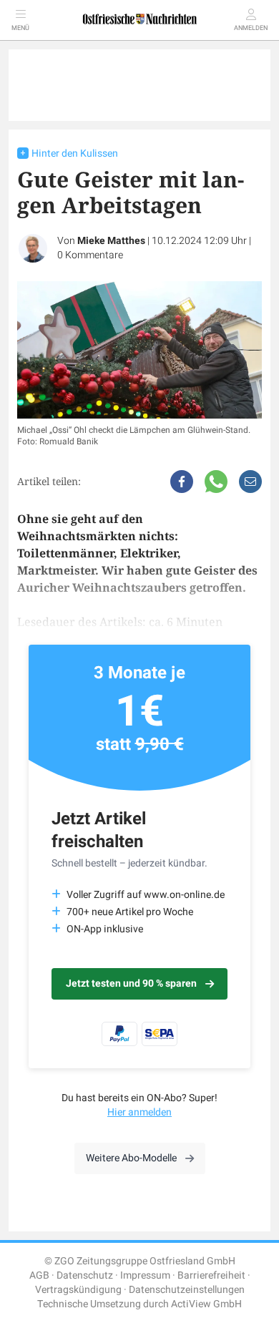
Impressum (145, 1275)
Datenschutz (85, 1275)
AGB (39, 1275)
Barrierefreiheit (211, 1275)
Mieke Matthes (111, 240)
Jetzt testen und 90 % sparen (131, 983)
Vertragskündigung (78, 1289)
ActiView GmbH (206, 1304)
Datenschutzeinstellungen (187, 1289)
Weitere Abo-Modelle (131, 1158)
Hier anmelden (139, 1112)
